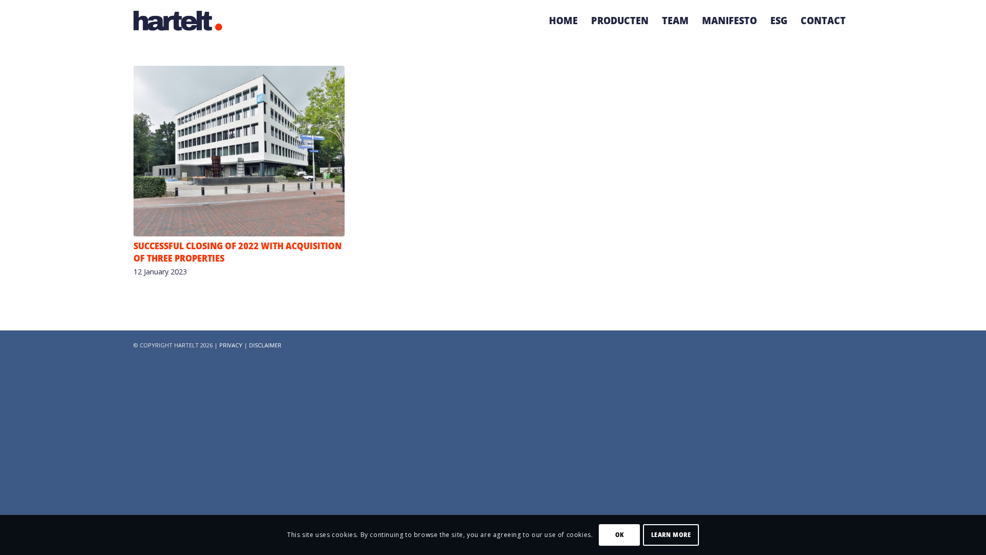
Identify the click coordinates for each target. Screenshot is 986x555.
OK (619, 534)
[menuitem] (563, 20)
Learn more (671, 534)
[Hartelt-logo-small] (178, 20)
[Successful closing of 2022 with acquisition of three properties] (239, 151)
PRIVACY (230, 345)
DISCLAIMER (265, 345)
